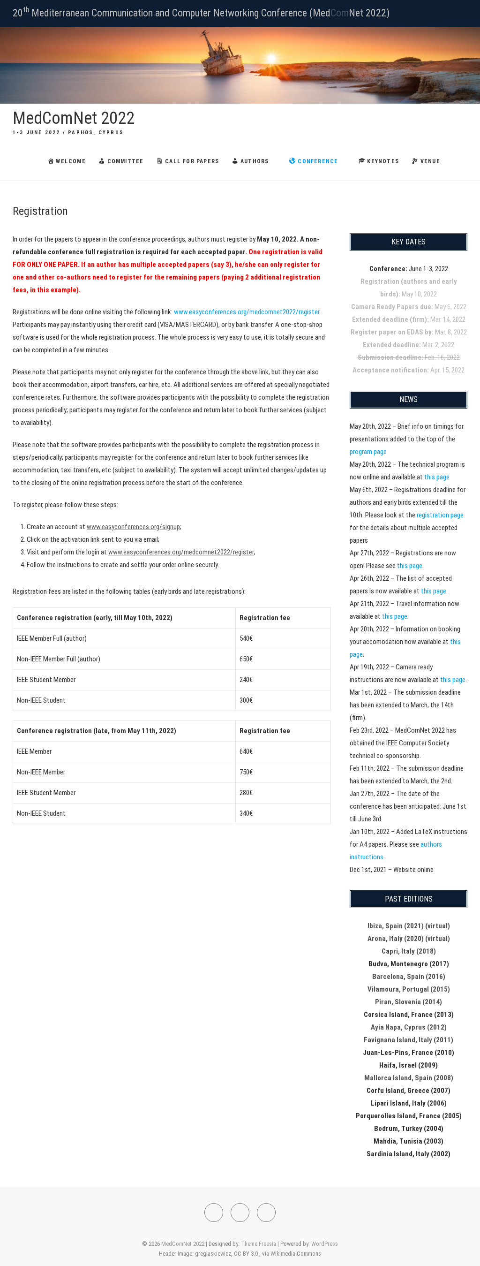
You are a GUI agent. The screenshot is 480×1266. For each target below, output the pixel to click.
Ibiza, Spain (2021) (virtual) (409, 926)
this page (437, 477)
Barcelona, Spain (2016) (408, 976)
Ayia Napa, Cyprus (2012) (409, 1027)
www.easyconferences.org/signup (133, 527)
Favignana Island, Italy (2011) (408, 1040)
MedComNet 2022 (74, 118)
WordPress (324, 1243)
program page (368, 451)
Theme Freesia (258, 1243)
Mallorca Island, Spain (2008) (408, 1078)
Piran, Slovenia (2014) (408, 1002)
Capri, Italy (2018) (409, 951)
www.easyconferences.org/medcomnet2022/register (246, 312)
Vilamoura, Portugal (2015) (409, 989)
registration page (440, 515)
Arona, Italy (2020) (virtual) (409, 938)
